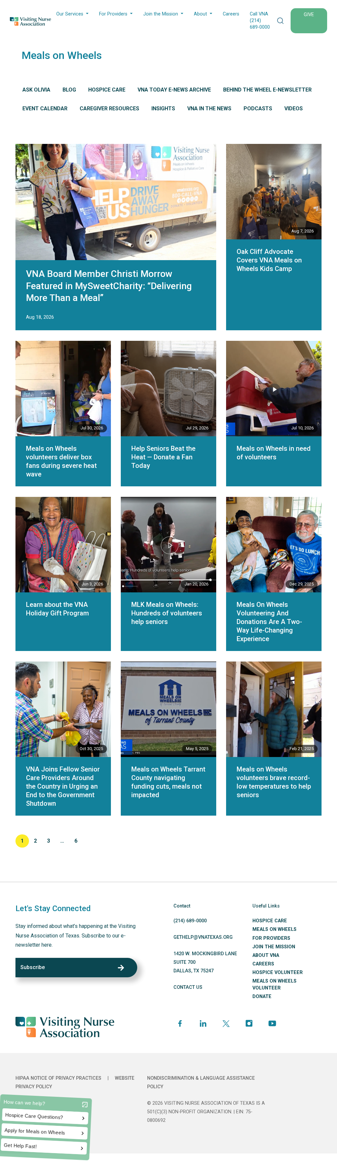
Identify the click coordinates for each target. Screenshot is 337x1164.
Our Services (69, 14)
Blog (69, 90)
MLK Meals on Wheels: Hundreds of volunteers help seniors (166, 613)
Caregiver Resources (109, 108)
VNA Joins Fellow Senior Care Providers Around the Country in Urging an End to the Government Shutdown (63, 786)
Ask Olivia (36, 90)
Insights (163, 108)
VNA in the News (209, 108)
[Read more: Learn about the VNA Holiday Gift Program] (63, 544)
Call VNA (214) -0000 (260, 20)
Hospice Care (106, 90)
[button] (280, 20)
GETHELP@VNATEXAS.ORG (203, 937)
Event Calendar (44, 108)
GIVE (309, 14)
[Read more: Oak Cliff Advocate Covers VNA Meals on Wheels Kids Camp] (274, 191)
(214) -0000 (190, 921)
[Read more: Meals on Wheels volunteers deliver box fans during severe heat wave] (63, 388)
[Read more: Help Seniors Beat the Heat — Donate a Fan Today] (168, 388)
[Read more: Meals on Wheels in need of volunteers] (274, 388)
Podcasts (258, 108)
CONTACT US (187, 987)
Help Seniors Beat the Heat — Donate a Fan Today (163, 457)
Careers (231, 14)
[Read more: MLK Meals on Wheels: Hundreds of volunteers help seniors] (168, 544)
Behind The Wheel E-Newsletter (267, 90)
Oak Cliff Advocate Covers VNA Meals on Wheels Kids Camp (269, 260)
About (200, 14)
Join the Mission (160, 14)
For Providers (113, 14)
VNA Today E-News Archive (174, 90)
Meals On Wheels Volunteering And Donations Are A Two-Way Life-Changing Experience (269, 622)
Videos (293, 108)
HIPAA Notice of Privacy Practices (58, 1078)
